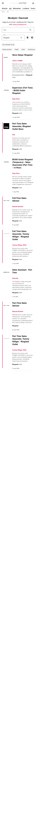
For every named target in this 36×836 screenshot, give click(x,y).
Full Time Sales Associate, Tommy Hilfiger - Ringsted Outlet (20, 235)
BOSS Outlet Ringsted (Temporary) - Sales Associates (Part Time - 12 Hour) (22, 163)
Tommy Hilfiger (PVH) (19, 245)
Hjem (3, 11)
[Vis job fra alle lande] (32, 38)
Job (8, 11)
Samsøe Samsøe (17, 206)
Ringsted (29, 75)
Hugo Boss (16, 99)
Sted (4, 35)
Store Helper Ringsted (22, 54)
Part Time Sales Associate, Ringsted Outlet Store (21, 126)
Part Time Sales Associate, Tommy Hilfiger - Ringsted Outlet (20, 340)
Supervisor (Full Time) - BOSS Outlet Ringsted (22, 90)
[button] (8, 44)
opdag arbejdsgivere (19, 24)
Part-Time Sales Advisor (19, 304)
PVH (13, 135)
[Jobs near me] (27, 38)
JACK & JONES (17, 61)
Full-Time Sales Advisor (19, 199)
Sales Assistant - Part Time (22, 271)
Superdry (15, 278)
